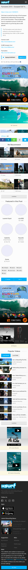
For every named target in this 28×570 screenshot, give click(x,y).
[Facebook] (2, 501)
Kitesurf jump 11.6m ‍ (6, 156)
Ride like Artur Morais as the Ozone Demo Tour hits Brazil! (21, 156)
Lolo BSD (21, 218)
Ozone (7, 259)
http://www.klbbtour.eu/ (7, 47)
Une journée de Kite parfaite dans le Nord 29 (7, 172)
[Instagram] (9, 501)
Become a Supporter (4, 545)
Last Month (6, 355)
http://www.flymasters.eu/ (8, 52)
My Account (4, 540)
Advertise (16, 540)
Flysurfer (21, 238)
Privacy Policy (20, 559)
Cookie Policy (9, 559)
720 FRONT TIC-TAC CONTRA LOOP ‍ (21, 172)
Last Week (15, 355)
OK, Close (14, 567)
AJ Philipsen (5, 267)
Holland (4, 270)
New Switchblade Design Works (7, 187)
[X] (6, 501)
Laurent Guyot (7, 218)
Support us (21, 57)
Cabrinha (7, 238)
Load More (14, 196)
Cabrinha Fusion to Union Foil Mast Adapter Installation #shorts (21, 187)
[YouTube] (13, 501)
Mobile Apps (17, 544)
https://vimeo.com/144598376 (9, 12)
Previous (8, 279)
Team (15, 547)
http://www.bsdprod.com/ (8, 41)
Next (20, 279)
